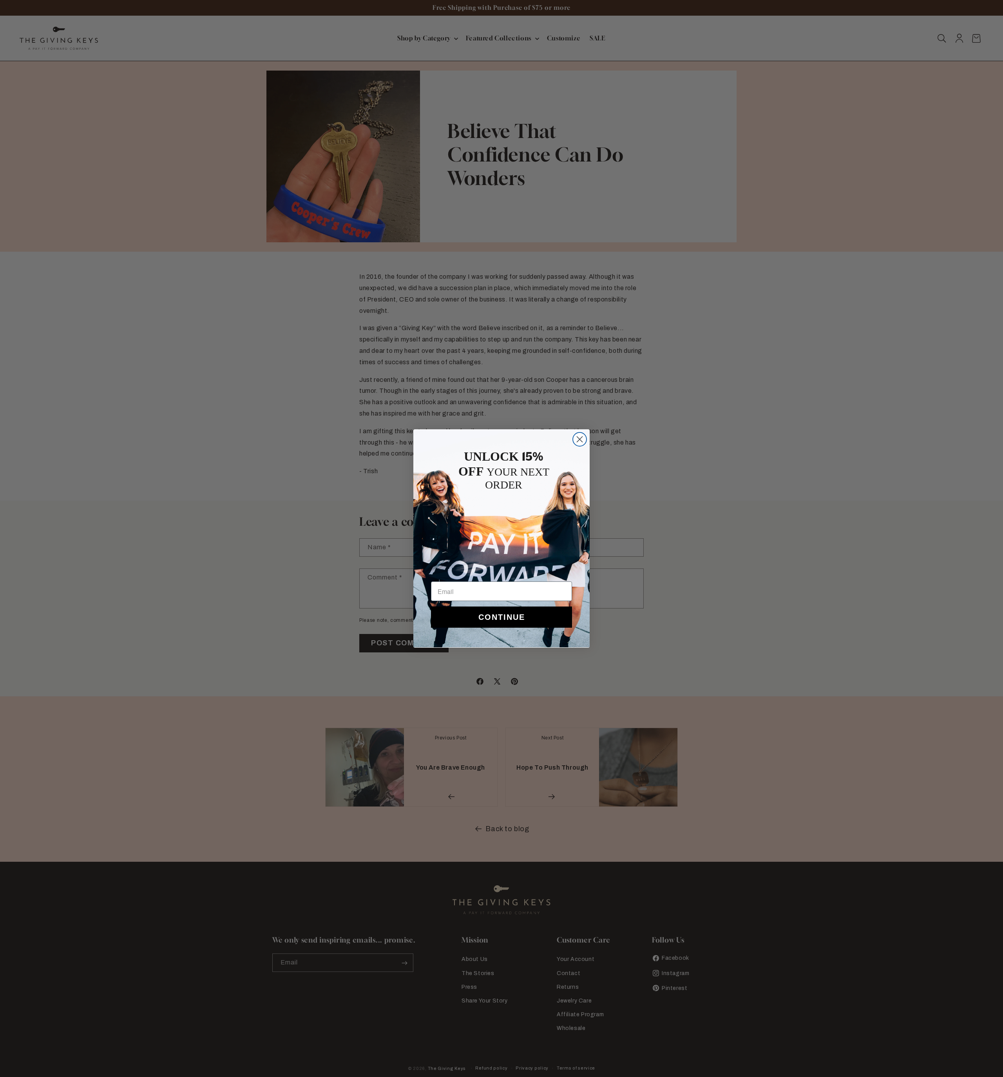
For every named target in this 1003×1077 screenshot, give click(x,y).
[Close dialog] (580, 439)
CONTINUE (501, 617)
